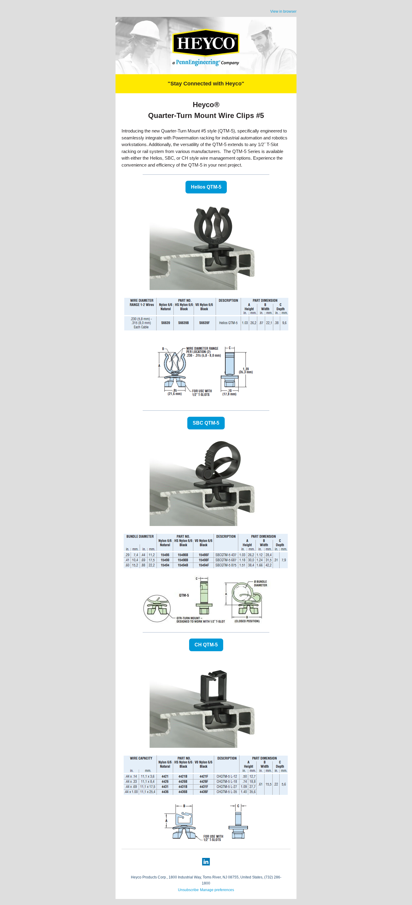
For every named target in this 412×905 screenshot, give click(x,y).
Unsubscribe (188, 890)
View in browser (283, 11)
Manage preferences (217, 890)
